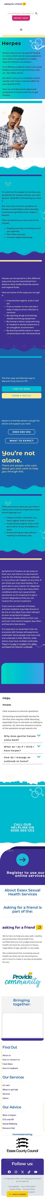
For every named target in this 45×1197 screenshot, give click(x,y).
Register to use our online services (26, 874)
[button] (36, 13)
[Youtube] (36, 1172)
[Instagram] (16, 1172)
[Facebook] (9, 1172)
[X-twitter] (23, 1172)
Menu (21, 29)
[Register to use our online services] (22, 859)
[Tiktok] (29, 1172)
